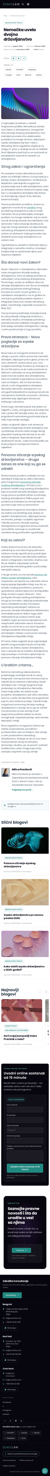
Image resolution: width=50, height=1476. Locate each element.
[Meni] (28, 4)
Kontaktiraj (11, 1295)
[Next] (46, 991)
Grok (18, 75)
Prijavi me (20, 1250)
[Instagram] (16, 1421)
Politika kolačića (9, 1466)
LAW (11, 4)
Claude (9, 75)
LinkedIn (6, 1414)
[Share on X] (19, 58)
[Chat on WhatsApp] (45, 1471)
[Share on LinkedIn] (13, 58)
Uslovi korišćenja (9, 1460)
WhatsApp (11, 1328)
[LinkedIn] (21, 1421)
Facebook (7, 1402)
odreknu (31, 207)
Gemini (8, 70)
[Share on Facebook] (24, 58)
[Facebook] (5, 1421)
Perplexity (32, 70)
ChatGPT (19, 70)
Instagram (7, 1410)
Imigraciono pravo (17, 16)
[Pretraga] (23, 4)
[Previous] (39, 991)
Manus (39, 75)
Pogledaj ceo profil (23, 789)
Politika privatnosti (26, 1460)
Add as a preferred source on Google (22, 1454)
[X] (10, 1421)
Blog (5, 16)
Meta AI (28, 75)
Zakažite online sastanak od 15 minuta (25, 1168)
